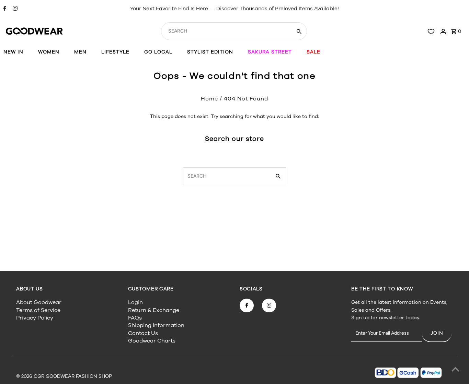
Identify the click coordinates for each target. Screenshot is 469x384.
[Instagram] (14, 9)
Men (80, 52)
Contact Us (143, 333)
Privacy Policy (34, 318)
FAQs (135, 318)
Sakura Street (270, 52)
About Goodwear (38, 302)
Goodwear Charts (151, 341)
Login (135, 302)
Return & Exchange (153, 310)
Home (209, 99)
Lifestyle (115, 52)
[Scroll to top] (455, 370)
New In (13, 52)
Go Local (158, 52)
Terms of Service (38, 310)
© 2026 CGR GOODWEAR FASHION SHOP (64, 376)
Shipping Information (156, 325)
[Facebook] (4, 9)
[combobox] (225, 31)
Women (48, 52)
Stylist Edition (210, 52)
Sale (313, 52)
